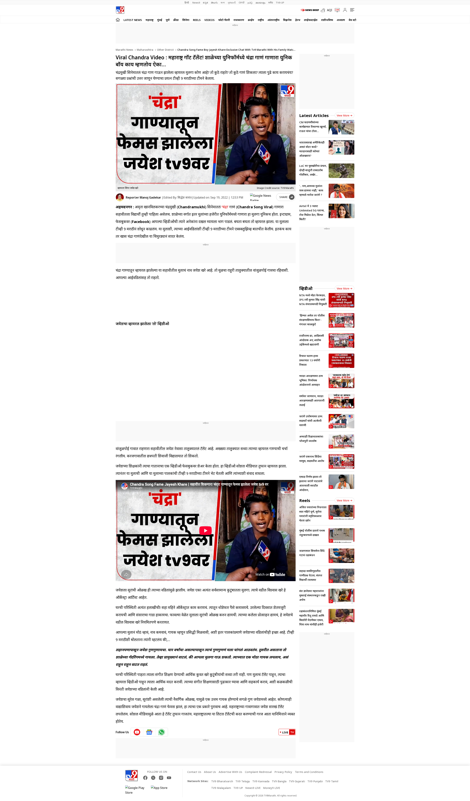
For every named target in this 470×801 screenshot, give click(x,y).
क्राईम (251, 20)
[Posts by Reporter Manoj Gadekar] (120, 197)
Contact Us (194, 772)
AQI (329, 10)
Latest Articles (314, 115)
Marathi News (124, 49)
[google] (262, 197)
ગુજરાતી (232, 2)
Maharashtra (144, 49)
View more (343, 115)
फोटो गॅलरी (224, 20)
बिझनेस (287, 20)
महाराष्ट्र (149, 20)
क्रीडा (176, 20)
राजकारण (239, 20)
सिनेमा (185, 20)
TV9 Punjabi (315, 781)
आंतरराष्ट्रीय (273, 20)
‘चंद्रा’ (225, 206)
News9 (196, 2)
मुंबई (159, 20)
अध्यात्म (341, 20)
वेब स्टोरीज (354, 20)
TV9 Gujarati (297, 781)
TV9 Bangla (279, 781)
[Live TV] (336, 10)
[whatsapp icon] (162, 732)
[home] (118, 19)
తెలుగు (214, 2)
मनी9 (270, 2)
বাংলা (223, 2)
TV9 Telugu (242, 781)
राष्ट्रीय (261, 20)
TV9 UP (238, 788)
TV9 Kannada (260, 781)
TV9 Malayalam (221, 788)
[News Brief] (310, 10)
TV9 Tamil (331, 781)
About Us (210, 772)
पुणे (168, 20)
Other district (165, 49)
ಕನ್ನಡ (205, 2)
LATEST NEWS (133, 20)
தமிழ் (250, 2)
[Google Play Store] (136, 790)
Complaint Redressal (258, 772)
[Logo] (120, 10)
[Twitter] (153, 778)
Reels (197, 20)
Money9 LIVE (271, 788)
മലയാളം (260, 2)
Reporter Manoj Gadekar (143, 197)
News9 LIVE (253, 788)
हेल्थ (297, 20)
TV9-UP (280, 2)
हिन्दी (187, 2)
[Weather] (324, 10)
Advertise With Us (230, 772)
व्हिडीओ (305, 288)
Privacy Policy (283, 772)
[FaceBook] (145, 778)
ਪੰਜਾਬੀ (242, 2)
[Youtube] (169, 778)
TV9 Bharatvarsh (222, 781)
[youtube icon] (137, 732)
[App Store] (162, 790)
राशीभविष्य (327, 20)
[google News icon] (149, 732)
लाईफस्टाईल (310, 20)
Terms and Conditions (309, 772)
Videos (209, 20)
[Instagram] (161, 778)
